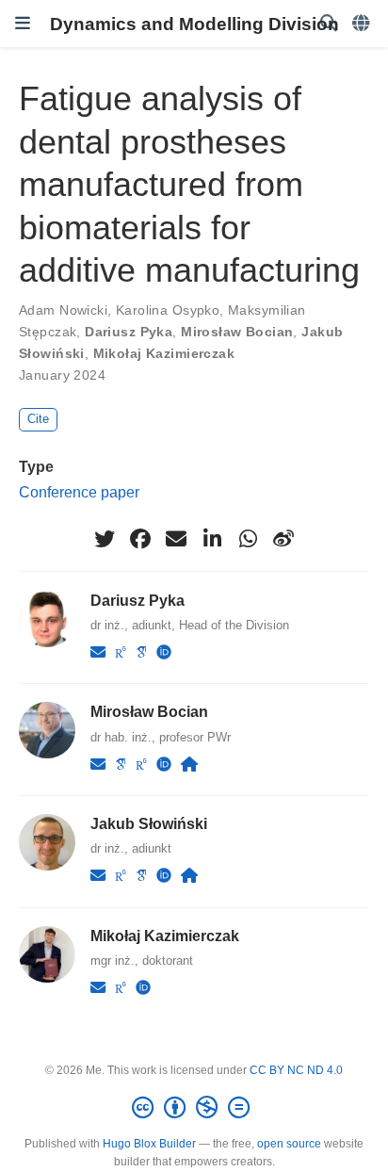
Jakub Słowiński (148, 823)
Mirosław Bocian (237, 331)
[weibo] (283, 539)
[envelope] (176, 539)
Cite (38, 419)
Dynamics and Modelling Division (194, 23)
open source (289, 1143)
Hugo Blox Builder (149, 1143)
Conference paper (79, 491)
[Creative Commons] (194, 1108)
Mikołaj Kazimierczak (163, 353)
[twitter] (104, 539)
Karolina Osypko (167, 309)
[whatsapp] (248, 539)
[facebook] (140, 539)
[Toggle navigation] (22, 23)
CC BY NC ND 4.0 (296, 1070)
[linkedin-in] (212, 539)
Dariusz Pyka (128, 331)
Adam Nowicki (63, 309)
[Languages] (362, 24)
